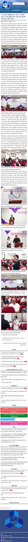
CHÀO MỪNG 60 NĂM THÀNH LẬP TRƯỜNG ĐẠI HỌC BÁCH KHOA (14, 375)
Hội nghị (5, 335)
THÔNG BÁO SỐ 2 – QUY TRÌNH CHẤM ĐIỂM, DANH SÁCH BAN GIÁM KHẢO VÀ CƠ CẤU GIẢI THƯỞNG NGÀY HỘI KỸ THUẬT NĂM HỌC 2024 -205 (13, 435)
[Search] (26, 3)
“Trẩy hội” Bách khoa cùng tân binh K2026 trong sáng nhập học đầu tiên (13, 489)
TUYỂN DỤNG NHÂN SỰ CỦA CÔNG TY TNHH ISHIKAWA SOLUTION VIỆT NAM (12, 357)
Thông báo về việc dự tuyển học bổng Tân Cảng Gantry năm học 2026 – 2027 (14, 481)
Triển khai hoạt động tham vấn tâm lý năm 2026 (13, 361)
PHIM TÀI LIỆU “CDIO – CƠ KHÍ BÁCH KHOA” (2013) (14, 379)
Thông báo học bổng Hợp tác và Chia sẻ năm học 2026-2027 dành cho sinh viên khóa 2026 (12, 353)
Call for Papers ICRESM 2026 (7, 419)
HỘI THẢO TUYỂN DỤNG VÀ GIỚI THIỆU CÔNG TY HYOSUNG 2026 (14, 415)
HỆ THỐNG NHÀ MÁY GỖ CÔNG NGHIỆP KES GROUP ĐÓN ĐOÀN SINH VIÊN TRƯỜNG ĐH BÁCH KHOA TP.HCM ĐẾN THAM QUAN (14, 463)
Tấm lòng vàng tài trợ (6, 382)
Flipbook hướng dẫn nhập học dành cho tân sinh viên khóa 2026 (13, 401)
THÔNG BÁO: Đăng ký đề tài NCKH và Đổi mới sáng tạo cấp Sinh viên (13, 339)
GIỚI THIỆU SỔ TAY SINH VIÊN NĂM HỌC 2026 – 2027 (13, 396)
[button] (24, 12)
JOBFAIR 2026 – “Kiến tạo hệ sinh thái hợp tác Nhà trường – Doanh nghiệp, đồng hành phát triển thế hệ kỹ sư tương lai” (14, 410)
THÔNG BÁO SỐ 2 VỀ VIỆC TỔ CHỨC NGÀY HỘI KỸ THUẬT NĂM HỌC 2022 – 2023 (13, 441)
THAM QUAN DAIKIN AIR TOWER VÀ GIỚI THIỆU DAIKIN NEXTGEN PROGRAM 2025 (12, 458)
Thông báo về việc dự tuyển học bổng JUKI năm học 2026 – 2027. (13, 477)
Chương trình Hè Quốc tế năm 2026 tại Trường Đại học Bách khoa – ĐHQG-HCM (14, 365)
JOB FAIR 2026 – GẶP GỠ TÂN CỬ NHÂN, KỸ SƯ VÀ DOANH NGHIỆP (14, 423)
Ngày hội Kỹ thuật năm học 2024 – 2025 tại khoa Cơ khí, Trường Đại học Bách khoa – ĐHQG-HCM (13, 430)
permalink (15, 335)
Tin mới (9, 335)
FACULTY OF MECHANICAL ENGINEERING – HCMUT (14, 372)
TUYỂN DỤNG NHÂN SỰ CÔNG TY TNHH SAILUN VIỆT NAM (14, 344)
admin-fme (12, 21)
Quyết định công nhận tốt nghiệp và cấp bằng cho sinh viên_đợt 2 (14, 392)
